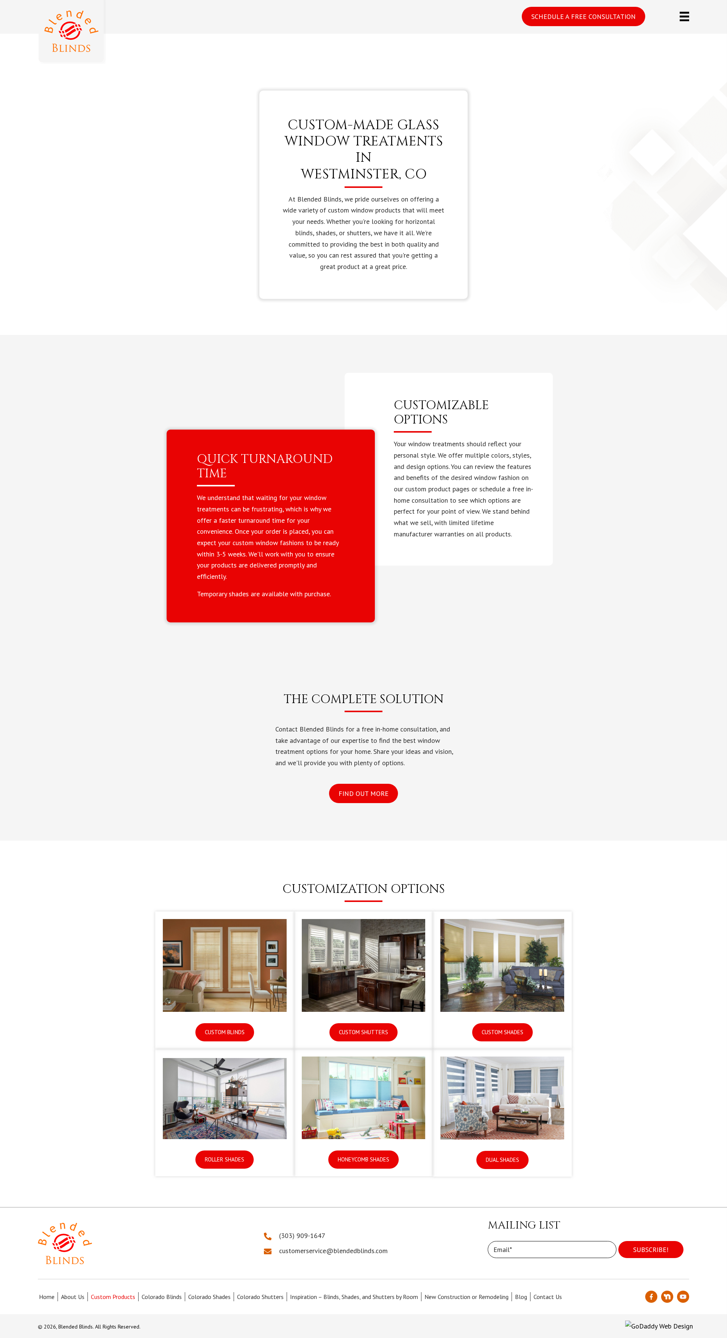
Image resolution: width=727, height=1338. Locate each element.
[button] (583, 17)
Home (47, 1296)
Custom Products (113, 1296)
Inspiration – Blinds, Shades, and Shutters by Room (354, 1296)
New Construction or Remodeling (466, 1296)
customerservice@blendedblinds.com (333, 1250)
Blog (521, 1296)
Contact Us (548, 1296)
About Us (72, 1296)
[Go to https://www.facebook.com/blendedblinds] (651, 1297)
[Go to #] (683, 1297)
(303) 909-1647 (302, 1235)
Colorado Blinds (162, 1296)
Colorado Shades (209, 1296)
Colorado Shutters (260, 1296)
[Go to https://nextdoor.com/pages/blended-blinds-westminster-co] (667, 1297)
